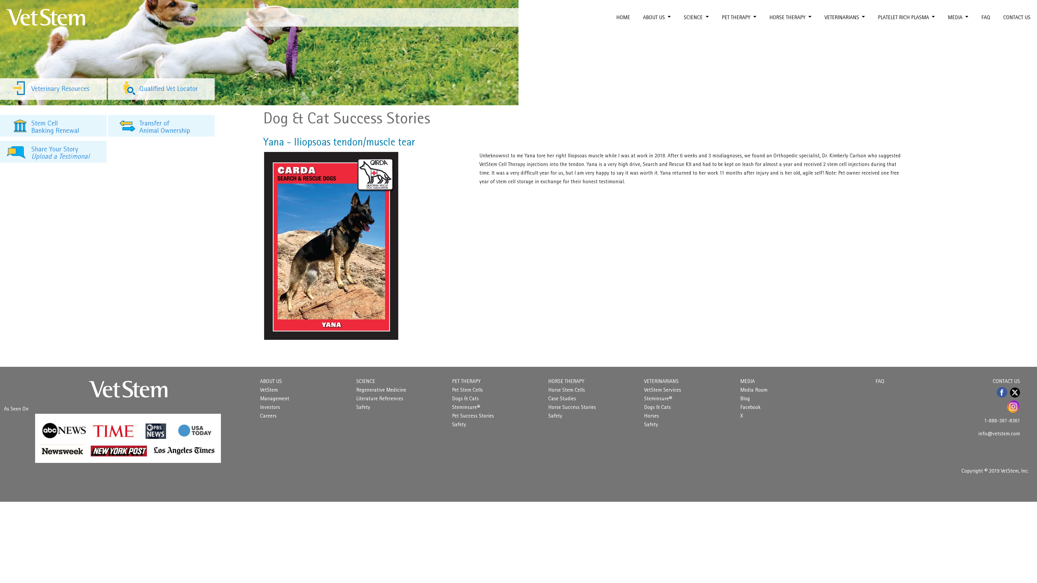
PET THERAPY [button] (737, 18)
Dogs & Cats (465, 399)
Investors (270, 408)
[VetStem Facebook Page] (1002, 392)
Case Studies (562, 399)
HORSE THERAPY (566, 382)
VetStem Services (662, 390)
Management (274, 399)
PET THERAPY (466, 382)
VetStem (269, 390)
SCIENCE (365, 382)
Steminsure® (466, 408)
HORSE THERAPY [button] (788, 18)
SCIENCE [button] (694, 18)
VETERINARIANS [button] (842, 18)
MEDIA (747, 382)
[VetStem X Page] (1015, 392)
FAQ (985, 18)
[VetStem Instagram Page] (1013, 407)
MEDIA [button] (956, 18)
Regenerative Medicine (381, 390)
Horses (651, 416)
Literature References (379, 399)
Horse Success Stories (572, 408)
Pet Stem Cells (467, 390)
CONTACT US (1017, 18)
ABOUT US (271, 382)
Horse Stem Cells (566, 390)
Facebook (750, 408)
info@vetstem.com (999, 434)
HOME (623, 18)
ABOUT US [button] (654, 18)
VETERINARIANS (661, 382)
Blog (745, 399)
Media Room (753, 390)
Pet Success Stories (473, 416)
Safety (363, 408)
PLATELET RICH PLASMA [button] (904, 18)
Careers (268, 416)
